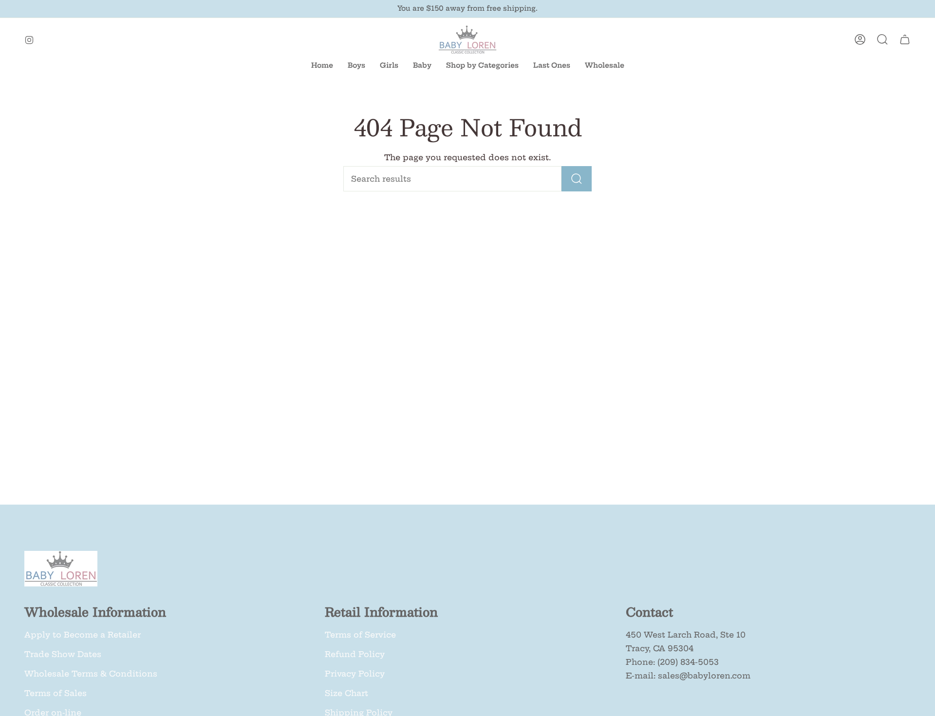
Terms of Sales (55, 693)
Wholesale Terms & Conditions (90, 673)
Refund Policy (355, 654)
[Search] (576, 178)
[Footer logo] (60, 568)
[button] (422, 65)
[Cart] (905, 39)
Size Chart (346, 693)
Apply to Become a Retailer (82, 635)
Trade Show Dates (62, 654)
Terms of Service (360, 635)
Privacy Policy (355, 673)
